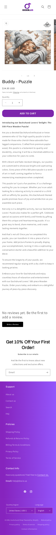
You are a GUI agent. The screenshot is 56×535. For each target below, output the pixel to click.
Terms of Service (13, 458)
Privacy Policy (12, 451)
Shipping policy (43, 524)
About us (10, 394)
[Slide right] (34, 76)
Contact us (11, 401)
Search (9, 407)
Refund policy (46, 520)
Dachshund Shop (16, 520)
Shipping (16, 92)
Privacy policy (14, 524)
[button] (6, 7)
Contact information (29, 529)
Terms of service (29, 524)
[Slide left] (22, 76)
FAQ (7, 414)
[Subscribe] (47, 372)
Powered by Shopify (31, 520)
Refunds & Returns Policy (17, 438)
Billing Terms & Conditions (18, 445)
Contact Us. (43, 474)
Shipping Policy (13, 432)
